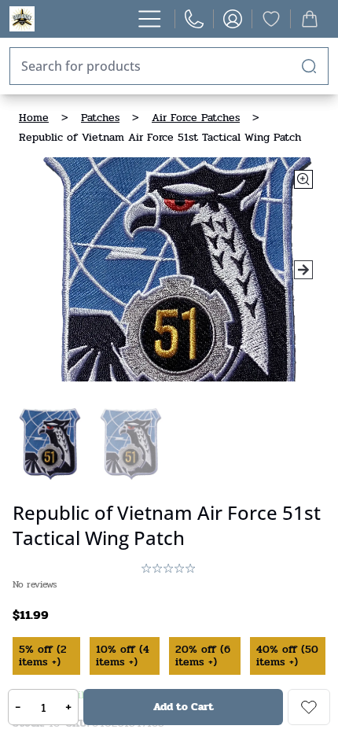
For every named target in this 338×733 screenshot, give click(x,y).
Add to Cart (183, 706)
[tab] (48, 442)
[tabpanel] (169, 269)
